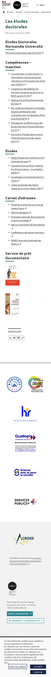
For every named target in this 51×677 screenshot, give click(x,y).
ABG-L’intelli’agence (20, 212)
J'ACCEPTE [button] (38, 666)
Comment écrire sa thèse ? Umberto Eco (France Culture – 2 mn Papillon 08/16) (27, 169)
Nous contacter (18, 613)
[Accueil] (4, 12)
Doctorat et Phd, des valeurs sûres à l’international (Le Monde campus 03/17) (27, 138)
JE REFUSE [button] (38, 672)
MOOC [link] (14, 157)
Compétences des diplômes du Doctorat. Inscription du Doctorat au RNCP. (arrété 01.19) (27, 92)
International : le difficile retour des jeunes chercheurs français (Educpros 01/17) (27, 126)
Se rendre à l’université (24, 620)
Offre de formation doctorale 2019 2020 (23, 53)
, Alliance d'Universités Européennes (25, 561)
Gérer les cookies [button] (17, 666)
